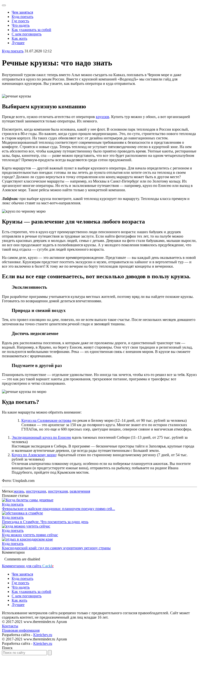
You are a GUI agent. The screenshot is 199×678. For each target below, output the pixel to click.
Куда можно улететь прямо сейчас (30, 535)
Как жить (19, 38)
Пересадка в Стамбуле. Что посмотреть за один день (45, 522)
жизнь (19, 491)
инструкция (58, 491)
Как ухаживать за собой (31, 30)
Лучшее (18, 43)
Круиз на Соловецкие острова (46, 420)
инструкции (36, 491)
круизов (102, 117)
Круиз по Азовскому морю (34, 455)
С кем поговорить (26, 34)
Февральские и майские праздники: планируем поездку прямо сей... (58, 509)
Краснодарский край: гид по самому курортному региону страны (56, 548)
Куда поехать (22, 17)
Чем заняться (22, 12)
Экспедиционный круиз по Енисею (41, 437)
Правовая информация (21, 630)
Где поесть (20, 21)
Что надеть (21, 25)
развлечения (80, 491)
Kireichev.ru (42, 635)
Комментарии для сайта (28, 566)
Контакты (10, 626)
